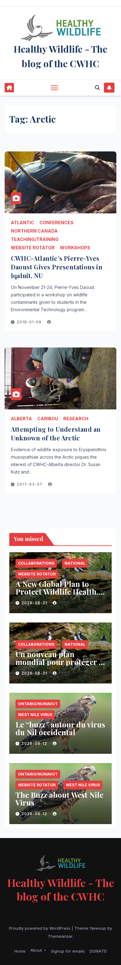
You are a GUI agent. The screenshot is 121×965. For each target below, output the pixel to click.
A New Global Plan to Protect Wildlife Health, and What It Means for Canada (57, 595)
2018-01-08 (30, 322)
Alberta (21, 418)
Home (19, 951)
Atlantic (22, 222)
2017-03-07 (30, 484)
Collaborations (36, 563)
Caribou (47, 418)
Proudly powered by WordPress (40, 928)
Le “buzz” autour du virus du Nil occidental (60, 728)
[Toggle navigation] (54, 87)
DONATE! (98, 951)
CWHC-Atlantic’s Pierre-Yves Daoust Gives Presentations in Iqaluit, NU (56, 267)
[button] (97, 88)
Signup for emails (68, 951)
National (75, 563)
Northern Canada (34, 231)
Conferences (56, 222)
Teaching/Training (35, 239)
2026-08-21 (34, 602)
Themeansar (60, 936)
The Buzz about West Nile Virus (59, 798)
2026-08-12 (34, 743)
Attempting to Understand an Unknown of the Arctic (56, 433)
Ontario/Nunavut (38, 703)
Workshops (75, 247)
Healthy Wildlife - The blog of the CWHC (60, 889)
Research (75, 418)
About (36, 950)
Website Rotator (33, 247)
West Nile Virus (35, 714)
